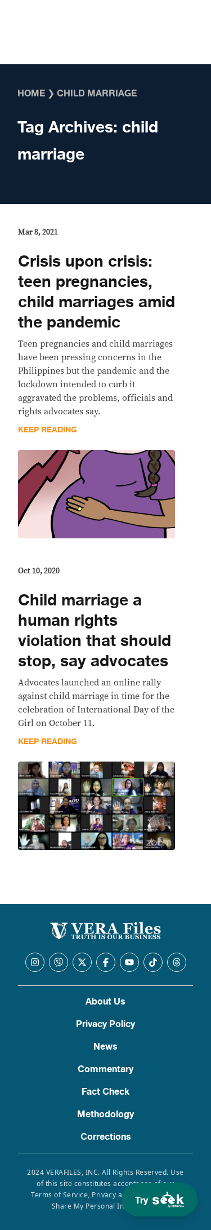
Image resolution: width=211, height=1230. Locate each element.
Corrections (105, 1137)
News (105, 1046)
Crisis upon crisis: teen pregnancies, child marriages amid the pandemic (96, 292)
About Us (105, 1001)
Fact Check (105, 1092)
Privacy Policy (105, 1024)
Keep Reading (47, 429)
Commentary (105, 1069)
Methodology (105, 1114)
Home (31, 93)
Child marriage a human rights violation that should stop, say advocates (94, 630)
